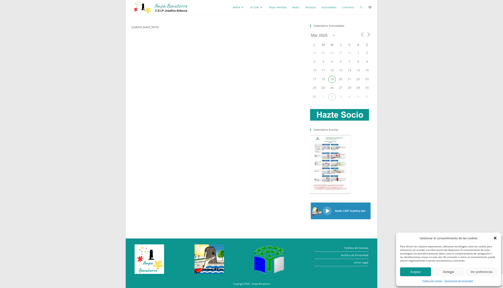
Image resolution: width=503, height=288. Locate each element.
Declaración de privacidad (458, 280)
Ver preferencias (482, 272)
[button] (495, 238)
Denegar (448, 272)
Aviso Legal (361, 262)
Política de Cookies (356, 248)
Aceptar (415, 272)
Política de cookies (432, 280)
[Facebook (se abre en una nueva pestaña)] (370, 7)
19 (332, 79)
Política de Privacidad (354, 255)
